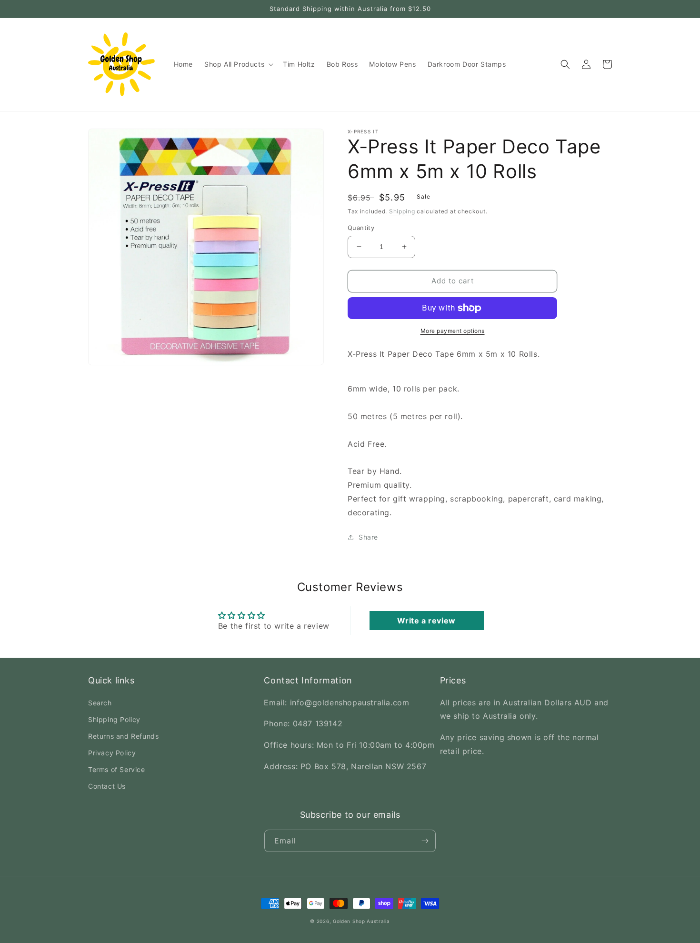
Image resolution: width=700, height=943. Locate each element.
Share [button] (368, 537)
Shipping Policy (114, 719)
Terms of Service (116, 769)
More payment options (452, 330)
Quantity (361, 227)
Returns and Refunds (123, 736)
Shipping (402, 211)
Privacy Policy (112, 753)
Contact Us (107, 786)
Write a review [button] (426, 620)
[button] (238, 64)
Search (100, 703)
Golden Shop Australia (361, 921)
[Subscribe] (424, 841)
